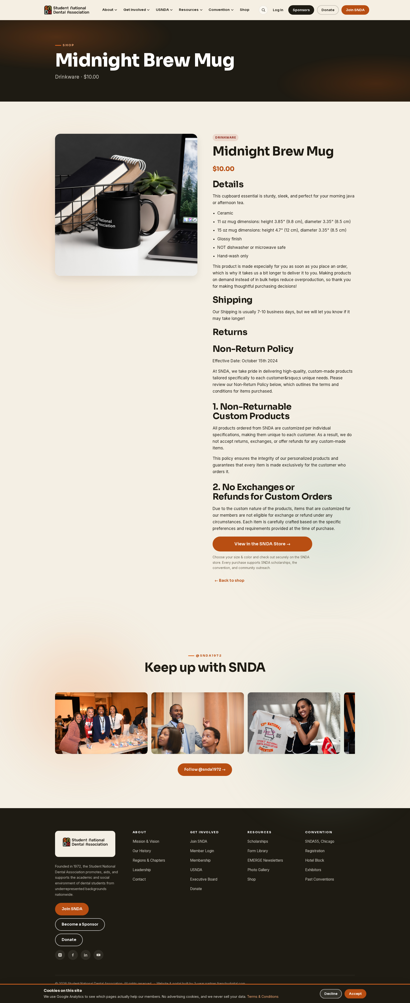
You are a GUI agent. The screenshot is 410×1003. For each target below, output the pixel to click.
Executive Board (203, 879)
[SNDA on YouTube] (98, 955)
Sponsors (301, 10)
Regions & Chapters (149, 860)
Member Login (202, 851)
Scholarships (257, 841)
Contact (139, 879)
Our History (142, 851)
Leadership (142, 870)
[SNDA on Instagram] (60, 955)
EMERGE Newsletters (265, 860)
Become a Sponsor (80, 924)
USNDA (162, 10)
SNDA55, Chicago (319, 841)
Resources (189, 10)
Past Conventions (319, 879)
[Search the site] (263, 9)
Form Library (257, 851)
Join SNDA (355, 10)
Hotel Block (314, 860)
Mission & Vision (146, 841)
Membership (200, 860)
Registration (315, 851)
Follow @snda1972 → (205, 769)
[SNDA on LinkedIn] (86, 955)
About (107, 10)
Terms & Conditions (263, 996)
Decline (330, 994)
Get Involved (134, 10)
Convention (219, 10)
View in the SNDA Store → (262, 544)
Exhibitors (313, 870)
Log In (278, 10)
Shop (244, 10)
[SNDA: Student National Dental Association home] (67, 10)
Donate (327, 10)
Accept (355, 994)
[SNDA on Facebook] (73, 955)
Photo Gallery (258, 870)
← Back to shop (229, 580)
